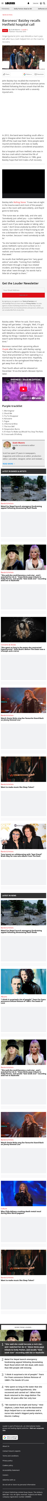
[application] (23, 181)
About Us (6, 1446)
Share (7, 74)
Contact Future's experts (11, 1451)
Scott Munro (15, 30)
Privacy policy (7, 1461)
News (5, 30)
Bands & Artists (7, 15)
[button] (2, 3)
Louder (24, 30)
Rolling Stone (20, 202)
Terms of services (28, 301)
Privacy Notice (31, 303)
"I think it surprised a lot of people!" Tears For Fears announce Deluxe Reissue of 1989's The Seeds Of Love (24, 1377)
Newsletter (40, 74)
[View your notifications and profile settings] (28, 3)
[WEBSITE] (14, 448)
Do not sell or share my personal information (19, 1485)
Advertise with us (9, 1480)
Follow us (29, 74)
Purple (5, 349)
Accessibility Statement (11, 1470)
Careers (5, 1475)
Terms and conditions (11, 1456)
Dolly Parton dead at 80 (23, 9)
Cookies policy (8, 1465)
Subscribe (35, 3)
